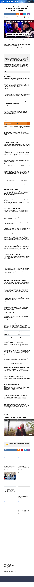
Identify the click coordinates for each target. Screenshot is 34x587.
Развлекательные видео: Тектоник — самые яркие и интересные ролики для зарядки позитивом (10, 467)
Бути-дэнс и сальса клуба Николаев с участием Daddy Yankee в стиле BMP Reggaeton (24, 496)
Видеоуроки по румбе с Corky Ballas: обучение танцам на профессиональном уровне (23, 482)
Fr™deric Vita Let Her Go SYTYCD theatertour (10, 180)
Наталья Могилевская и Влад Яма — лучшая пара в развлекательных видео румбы (10, 490)
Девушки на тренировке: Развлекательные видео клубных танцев (23, 467)
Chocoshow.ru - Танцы (12, 1)
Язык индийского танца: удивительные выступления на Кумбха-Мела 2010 (9, 565)
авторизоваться (20, 573)
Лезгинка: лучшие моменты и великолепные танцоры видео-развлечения (9, 482)
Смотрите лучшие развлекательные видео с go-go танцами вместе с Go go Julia (24, 511)
